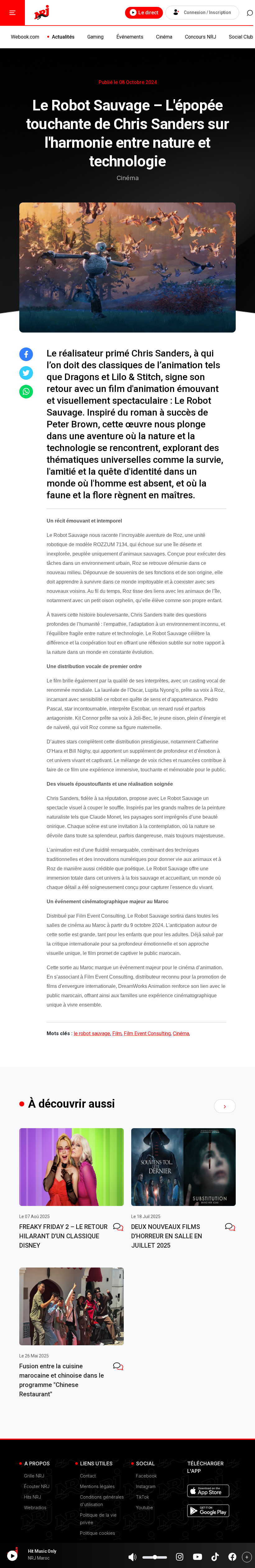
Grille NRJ (34, 1475)
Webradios (35, 1507)
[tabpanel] (72, 1190)
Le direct (148, 13)
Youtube (144, 1507)
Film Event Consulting (147, 1033)
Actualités (63, 37)
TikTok (142, 1497)
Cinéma (164, 37)
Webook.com (25, 37)
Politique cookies (97, 1533)
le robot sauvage (92, 1033)
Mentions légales (97, 1486)
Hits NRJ (32, 1497)
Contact (88, 1475)
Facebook (146, 1475)
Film (117, 1033)
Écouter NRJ (36, 1486)
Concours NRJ (200, 37)
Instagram (145, 1486)
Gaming (95, 37)
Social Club (241, 37)
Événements (129, 37)
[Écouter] (12, 1556)
